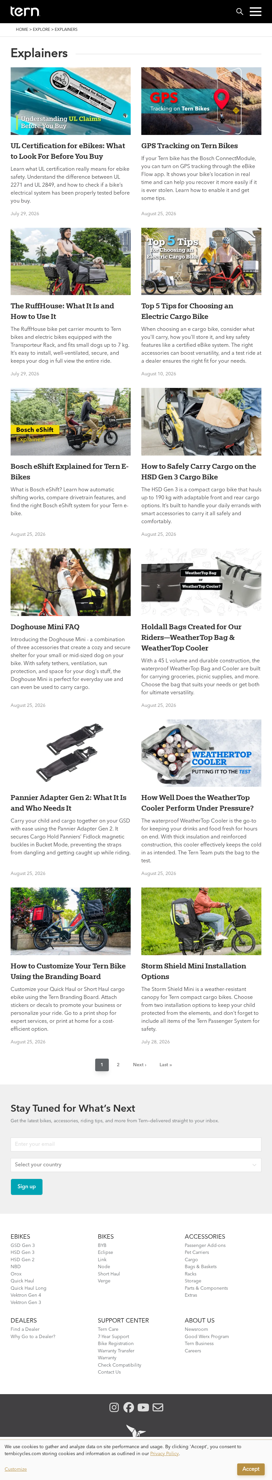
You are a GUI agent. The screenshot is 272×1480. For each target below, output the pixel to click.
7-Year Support (113, 1336)
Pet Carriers (197, 1252)
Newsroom (196, 1329)
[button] (255, 11)
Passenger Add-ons (205, 1245)
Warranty (107, 1358)
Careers (193, 1351)
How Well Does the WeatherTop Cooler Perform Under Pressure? (197, 802)
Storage (193, 1281)
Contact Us (109, 1372)
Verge (104, 1281)
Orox (16, 1274)
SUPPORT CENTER (123, 1321)
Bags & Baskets (201, 1266)
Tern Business (199, 1343)
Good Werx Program (207, 1336)
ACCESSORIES (205, 1237)
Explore (41, 30)
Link (102, 1260)
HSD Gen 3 (22, 1252)
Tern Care (108, 1329)
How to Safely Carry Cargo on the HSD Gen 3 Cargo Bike (198, 471)
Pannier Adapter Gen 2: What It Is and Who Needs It (68, 802)
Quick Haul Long (28, 1288)
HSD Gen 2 (22, 1260)
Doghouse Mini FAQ (45, 626)
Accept (250, 1469)
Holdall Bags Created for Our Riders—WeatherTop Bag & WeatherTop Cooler (191, 637)
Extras (191, 1295)
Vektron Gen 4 (26, 1295)
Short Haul (109, 1274)
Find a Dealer (25, 1329)
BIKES (106, 1237)
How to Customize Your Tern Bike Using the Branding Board (68, 971)
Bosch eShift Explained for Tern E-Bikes (70, 471)
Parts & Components (206, 1288)
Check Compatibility (119, 1365)
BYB (102, 1245)
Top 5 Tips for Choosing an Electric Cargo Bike (187, 311)
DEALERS (24, 1321)
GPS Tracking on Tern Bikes (189, 145)
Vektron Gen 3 (26, 1302)
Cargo (191, 1260)
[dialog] (136, 1460)
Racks (190, 1274)
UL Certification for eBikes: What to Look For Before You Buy (68, 150)
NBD (16, 1266)
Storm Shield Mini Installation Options (193, 971)
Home (22, 30)
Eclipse (105, 1252)
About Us (200, 1321)
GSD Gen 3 (23, 1245)
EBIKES (20, 1237)
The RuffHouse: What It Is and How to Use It (62, 311)
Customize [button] (16, 1469)
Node (104, 1266)
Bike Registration (116, 1343)
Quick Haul (22, 1281)
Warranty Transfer (116, 1351)
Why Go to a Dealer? (33, 1336)
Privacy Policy (164, 1453)
